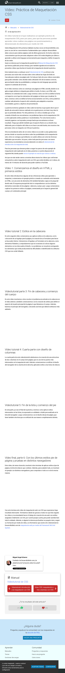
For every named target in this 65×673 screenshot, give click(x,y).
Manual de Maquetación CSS (48, 63)
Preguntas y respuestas (40, 651)
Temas (7, 654)
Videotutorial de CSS (27, 28)
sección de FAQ (33, 633)
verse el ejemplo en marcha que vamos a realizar (39, 153)
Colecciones (36, 657)
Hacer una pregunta (38, 654)
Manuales (13, 28)
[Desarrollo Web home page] (13, 3)
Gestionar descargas (12, 657)
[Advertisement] (32, 542)
